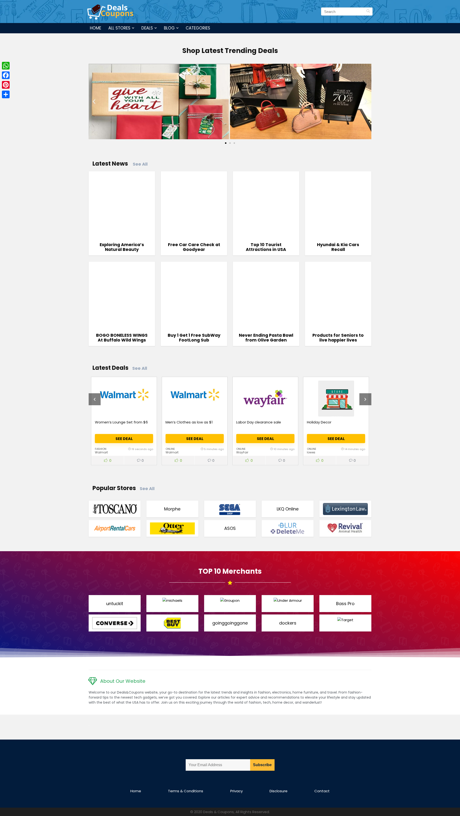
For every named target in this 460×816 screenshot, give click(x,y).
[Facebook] (6, 75)
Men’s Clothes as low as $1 (189, 422)
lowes (311, 452)
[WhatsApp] (6, 65)
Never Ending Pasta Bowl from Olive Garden (266, 337)
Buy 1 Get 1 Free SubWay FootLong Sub (194, 337)
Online (170, 449)
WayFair (242, 452)
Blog (169, 28)
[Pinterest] (6, 85)
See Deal (124, 438)
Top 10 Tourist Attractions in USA (266, 247)
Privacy (236, 790)
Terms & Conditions (185, 790)
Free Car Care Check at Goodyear (194, 247)
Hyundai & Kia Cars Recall (338, 247)
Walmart (101, 452)
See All (140, 164)
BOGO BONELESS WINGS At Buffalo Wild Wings (122, 337)
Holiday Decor (319, 422)
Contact (322, 790)
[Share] (6, 94)
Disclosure (279, 790)
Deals (147, 28)
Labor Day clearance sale (258, 422)
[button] (94, 101)
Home (95, 28)
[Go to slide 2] (230, 143)
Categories (198, 28)
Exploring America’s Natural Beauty (122, 247)
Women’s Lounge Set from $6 (121, 422)
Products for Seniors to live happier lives (338, 337)
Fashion (100, 449)
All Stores (119, 28)
